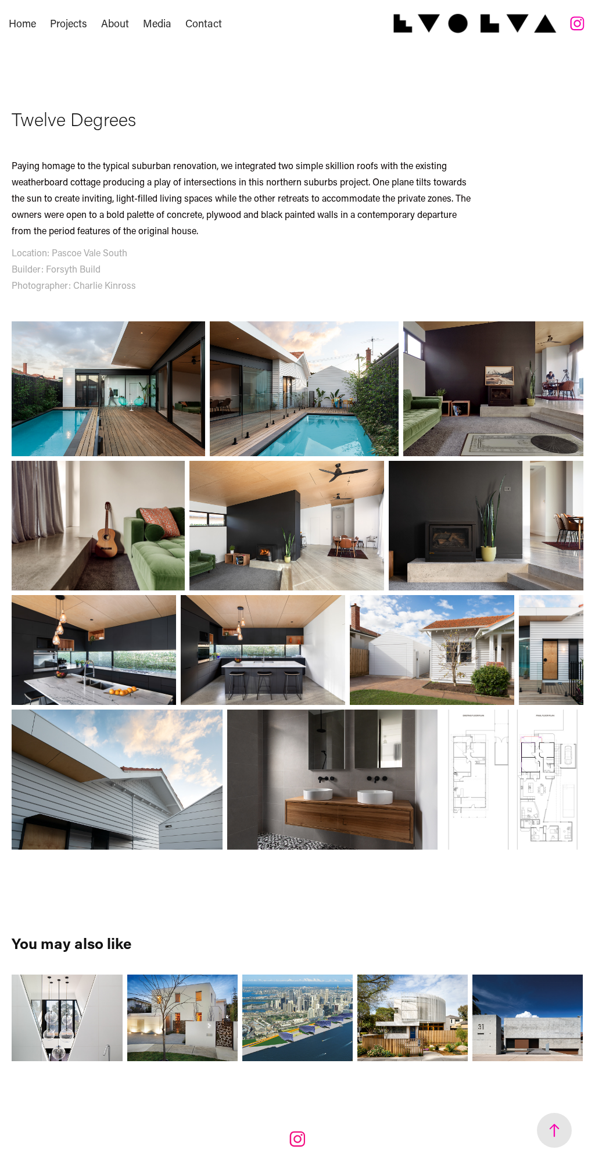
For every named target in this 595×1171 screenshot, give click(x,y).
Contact (203, 23)
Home (22, 23)
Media (157, 23)
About (115, 23)
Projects (68, 23)
